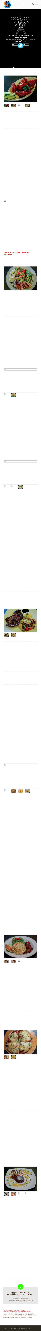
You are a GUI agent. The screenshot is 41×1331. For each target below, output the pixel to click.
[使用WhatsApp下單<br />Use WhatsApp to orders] (21, 1287)
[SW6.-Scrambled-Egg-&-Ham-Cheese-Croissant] (20, 487)
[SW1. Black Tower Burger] (20, 472)
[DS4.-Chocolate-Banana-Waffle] (20, 1194)
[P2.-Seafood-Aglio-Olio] (20, 775)
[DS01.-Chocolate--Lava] (20, 1178)
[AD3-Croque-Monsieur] (13, 395)
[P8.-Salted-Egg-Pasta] (20, 791)
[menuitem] (32, 4)
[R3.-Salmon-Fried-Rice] (20, 961)
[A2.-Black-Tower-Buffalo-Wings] (20, 89)
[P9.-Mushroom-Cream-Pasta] (27, 791)
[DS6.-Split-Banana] (27, 1194)
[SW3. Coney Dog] (13, 487)
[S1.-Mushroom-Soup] (20, 211)
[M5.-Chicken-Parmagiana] (13, 635)
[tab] (13, 62)
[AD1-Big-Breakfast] (20, 380)
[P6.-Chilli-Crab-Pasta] (13, 791)
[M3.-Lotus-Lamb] (20, 620)
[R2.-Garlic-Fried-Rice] (13, 961)
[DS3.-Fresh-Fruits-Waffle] (13, 1194)
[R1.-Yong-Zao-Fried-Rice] (20, 946)
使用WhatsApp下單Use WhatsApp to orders (20, 1294)
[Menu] (37, 4)
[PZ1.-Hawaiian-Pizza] (20, 1042)
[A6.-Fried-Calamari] (27, 105)
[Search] (32, 4)
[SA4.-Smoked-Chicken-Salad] (20, 278)
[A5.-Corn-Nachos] (20, 105)
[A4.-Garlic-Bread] (13, 105)
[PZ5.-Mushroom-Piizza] (13, 1057)
